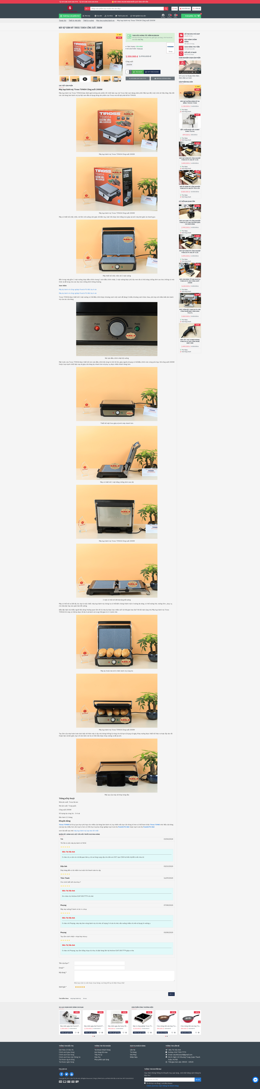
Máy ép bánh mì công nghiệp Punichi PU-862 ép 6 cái (77, 293)
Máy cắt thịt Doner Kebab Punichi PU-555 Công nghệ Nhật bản (189, 341)
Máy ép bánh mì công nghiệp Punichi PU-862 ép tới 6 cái (190, 187)
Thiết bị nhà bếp (75, 20)
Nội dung (62, 972)
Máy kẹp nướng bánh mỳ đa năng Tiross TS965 (190, 102)
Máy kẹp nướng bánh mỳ (105, 20)
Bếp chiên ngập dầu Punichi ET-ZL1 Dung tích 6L (70, 1026)
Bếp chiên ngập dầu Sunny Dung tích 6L (189, 130)
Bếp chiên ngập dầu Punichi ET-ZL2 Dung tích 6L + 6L (94, 1026)
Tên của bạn (63, 963)
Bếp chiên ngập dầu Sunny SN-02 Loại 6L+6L (118, 1026)
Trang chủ (62, 20)
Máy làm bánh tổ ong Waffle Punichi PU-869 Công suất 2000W (189, 281)
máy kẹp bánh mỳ (75, 998)
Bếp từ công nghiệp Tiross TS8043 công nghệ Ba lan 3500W (143, 1026)
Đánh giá (62, 987)
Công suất (129, 61)
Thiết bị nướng (88, 20)
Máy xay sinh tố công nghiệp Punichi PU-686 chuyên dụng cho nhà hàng (189, 222)
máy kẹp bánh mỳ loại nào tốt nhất (86, 831)
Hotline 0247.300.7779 (138, 78)
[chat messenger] (255, 1080)
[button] (62, 79)
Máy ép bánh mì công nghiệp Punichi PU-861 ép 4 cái (77, 289)
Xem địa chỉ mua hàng (163, 78)
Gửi (170, 994)
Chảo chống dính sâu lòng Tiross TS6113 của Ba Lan (190, 1026)
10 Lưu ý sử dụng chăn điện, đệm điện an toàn (189, 77)
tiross (85, 998)
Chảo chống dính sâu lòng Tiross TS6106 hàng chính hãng (167, 1026)
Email (61, 968)
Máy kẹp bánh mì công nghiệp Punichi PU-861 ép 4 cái (190, 159)
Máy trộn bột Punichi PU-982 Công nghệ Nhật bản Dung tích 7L (190, 311)
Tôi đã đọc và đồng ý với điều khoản (162, 1084)
